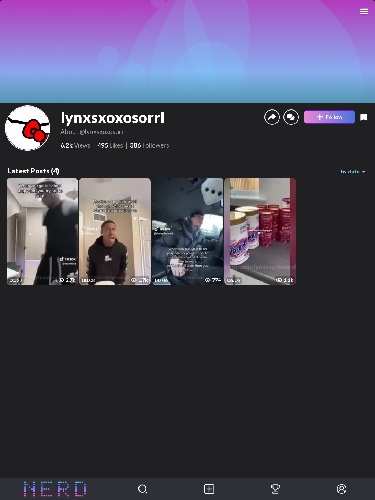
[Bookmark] (364, 117)
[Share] (272, 117)
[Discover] (143, 489)
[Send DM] (291, 117)
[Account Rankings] (275, 489)
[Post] (209, 489)
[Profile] (342, 489)
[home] (55, 489)
